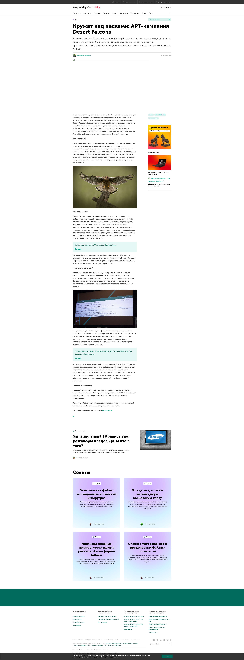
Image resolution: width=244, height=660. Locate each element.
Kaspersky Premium (78, 622)
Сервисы (86, 13)
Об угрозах (96, 649)
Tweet (78, 249)
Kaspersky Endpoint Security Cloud (108, 619)
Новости (102, 649)
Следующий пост (80, 431)
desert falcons (160, 115)
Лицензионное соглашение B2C (82, 645)
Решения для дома (79, 611)
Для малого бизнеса (130, 2)
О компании (82, 649)
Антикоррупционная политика (130, 643)
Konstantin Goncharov (84, 55)
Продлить (106, 13)
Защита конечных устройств (157, 624)
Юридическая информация (114, 645)
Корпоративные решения (157, 611)
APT (76, 19)
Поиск (169, 19)
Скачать (114, 13)
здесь (116, 657)
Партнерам (89, 649)
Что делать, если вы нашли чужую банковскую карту (147, 494)
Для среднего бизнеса (147, 2)
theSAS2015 (153, 118)
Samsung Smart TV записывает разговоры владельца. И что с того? (101, 441)
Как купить (97, 13)
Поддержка (124, 13)
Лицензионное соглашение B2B (98, 645)
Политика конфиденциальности (113, 643)
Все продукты (102, 622)
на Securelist (107, 410)
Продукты (76, 13)
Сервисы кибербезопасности (158, 616)
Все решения (77, 625)
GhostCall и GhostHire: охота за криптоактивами (159, 185)
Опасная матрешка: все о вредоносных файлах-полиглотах (147, 547)
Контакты (75, 649)
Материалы (134, 13)
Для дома (117, 2)
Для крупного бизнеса (164, 2)
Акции (144, 13)
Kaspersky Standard (78, 616)
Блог (150, 13)
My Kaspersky (165, 7)
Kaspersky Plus (77, 619)
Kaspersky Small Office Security (107, 616)
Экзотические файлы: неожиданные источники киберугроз (96, 494)
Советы (97, 483)
